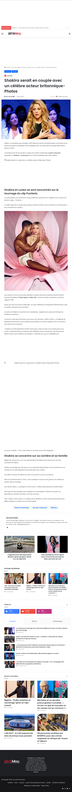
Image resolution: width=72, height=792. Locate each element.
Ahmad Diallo (9, 96)
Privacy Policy (45, 785)
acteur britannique (22, 508)
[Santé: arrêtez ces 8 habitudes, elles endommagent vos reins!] (9, 656)
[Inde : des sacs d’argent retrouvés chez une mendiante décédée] (14, 578)
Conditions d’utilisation (58, 782)
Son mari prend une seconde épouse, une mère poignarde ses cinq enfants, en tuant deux (39, 28)
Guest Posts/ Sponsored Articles (35, 782)
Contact (48, 782)
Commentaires (58, 621)
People (15, 71)
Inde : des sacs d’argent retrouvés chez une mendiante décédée (12, 587)
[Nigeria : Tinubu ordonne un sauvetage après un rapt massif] (36, 578)
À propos (21, 782)
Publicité (10, 782)
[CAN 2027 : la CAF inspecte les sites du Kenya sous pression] (19, 722)
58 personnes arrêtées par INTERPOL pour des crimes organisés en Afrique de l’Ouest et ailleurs (52, 737)
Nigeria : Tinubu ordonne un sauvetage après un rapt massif (35, 587)
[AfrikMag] (15, 33)
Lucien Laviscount (40, 508)
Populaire (12, 621)
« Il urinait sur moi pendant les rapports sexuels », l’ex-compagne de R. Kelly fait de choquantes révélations (40, 663)
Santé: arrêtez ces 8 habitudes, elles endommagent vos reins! (37, 653)
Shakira (54, 508)
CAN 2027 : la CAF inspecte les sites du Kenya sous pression (18, 734)
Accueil (7, 67)
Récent (34, 621)
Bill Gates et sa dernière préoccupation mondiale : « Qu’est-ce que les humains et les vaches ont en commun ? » (57, 589)
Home (16, 782)
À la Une (13, 67)
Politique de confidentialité (32, 785)
